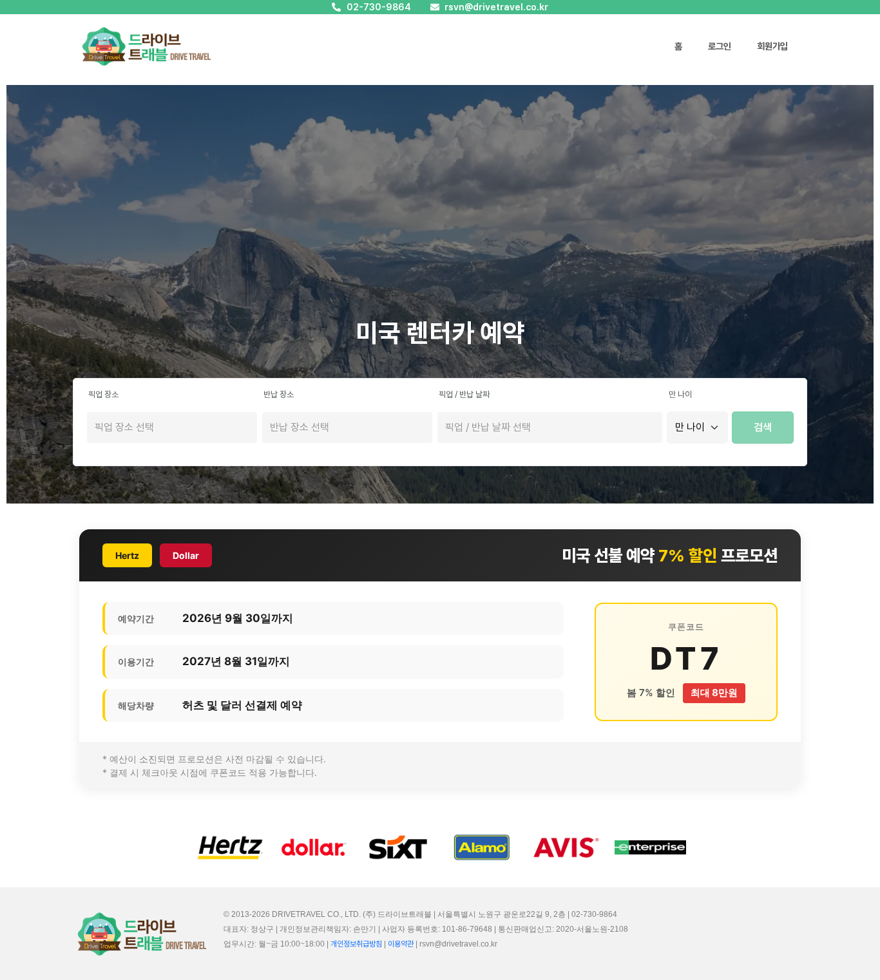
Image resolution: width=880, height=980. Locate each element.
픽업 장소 (103, 394)
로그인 (719, 46)
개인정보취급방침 (356, 943)
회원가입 (772, 46)
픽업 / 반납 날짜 (464, 394)
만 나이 (680, 394)
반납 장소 (278, 394)
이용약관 (401, 943)
